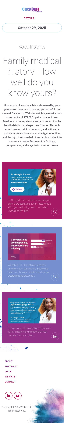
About (9, 361)
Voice (8, 371)
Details (29, 18)
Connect (10, 381)
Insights (10, 376)
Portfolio (11, 366)
